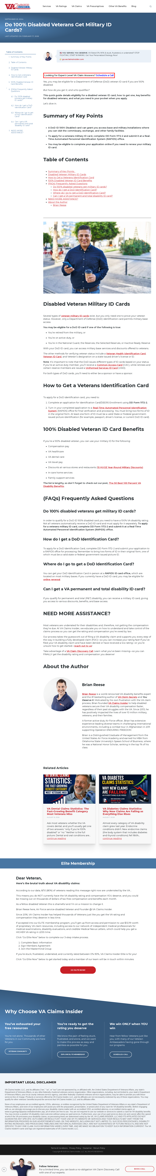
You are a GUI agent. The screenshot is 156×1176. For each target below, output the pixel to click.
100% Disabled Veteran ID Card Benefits (70, 180)
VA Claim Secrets (127, 697)
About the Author (57, 202)
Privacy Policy (75, 1148)
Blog (133, 6)
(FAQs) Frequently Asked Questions (67, 183)
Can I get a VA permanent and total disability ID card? (83, 196)
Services (47, 6)
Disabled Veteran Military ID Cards (67, 174)
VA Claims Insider (118, 703)
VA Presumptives (95, 6)
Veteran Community (18, 1051)
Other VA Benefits (118, 6)
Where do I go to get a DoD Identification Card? (79, 193)
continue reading (56, 838)
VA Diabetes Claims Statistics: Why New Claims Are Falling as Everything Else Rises (123, 811)
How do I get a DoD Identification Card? (75, 190)
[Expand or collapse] (6, 88)
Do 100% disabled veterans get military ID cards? (80, 186)
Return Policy (99, 1148)
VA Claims (77, 6)
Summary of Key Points (61, 171)
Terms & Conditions (59, 1148)
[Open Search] (150, 6)
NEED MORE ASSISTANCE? (63, 199)
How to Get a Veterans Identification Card (71, 177)
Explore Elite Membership (73, 1054)
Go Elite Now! (78, 970)
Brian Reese (59, 205)
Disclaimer (87, 1148)
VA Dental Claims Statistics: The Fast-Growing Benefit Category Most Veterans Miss (68, 811)
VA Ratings (61, 6)
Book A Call (139, 1169)
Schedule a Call (105, 75)
